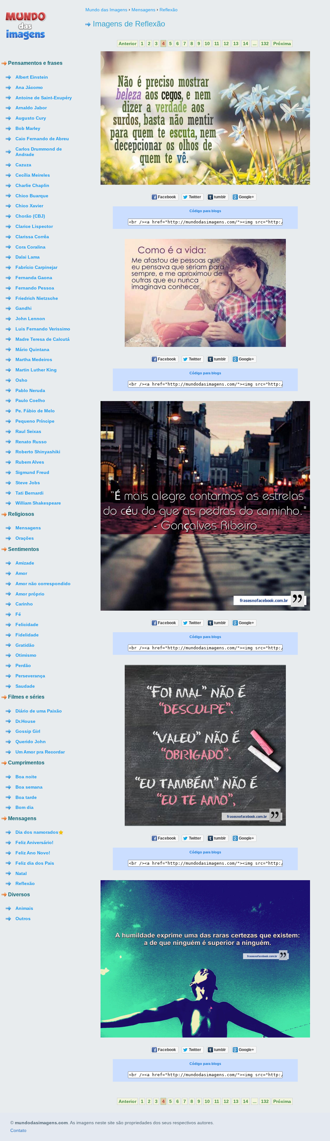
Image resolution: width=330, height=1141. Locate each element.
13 (235, 43)
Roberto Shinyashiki (37, 451)
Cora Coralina (30, 247)
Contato (18, 1130)
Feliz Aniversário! (34, 842)
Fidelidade (27, 634)
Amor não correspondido (43, 583)
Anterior (127, 43)
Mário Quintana (32, 349)
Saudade (25, 686)
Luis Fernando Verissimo (42, 328)
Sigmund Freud (32, 472)
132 (265, 43)
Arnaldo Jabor (31, 107)
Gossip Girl (27, 731)
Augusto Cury (30, 118)
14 (245, 43)
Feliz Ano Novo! (32, 852)
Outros (23, 918)
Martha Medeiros (33, 359)
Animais (24, 908)
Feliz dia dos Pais (34, 863)
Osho (21, 380)
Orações (24, 538)
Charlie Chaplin (32, 185)
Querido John (30, 741)
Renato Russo (31, 441)
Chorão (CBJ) (30, 216)
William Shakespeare (38, 503)
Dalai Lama (27, 257)
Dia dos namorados (36, 832)
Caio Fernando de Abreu (42, 138)
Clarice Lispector (34, 226)
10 (207, 43)
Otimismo (25, 655)
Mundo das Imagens (106, 9)
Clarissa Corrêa (32, 236)
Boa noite (26, 776)
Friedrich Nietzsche (36, 298)
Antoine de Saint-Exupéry (43, 97)
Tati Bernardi (29, 493)
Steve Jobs (27, 482)
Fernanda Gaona (33, 277)
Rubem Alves (29, 462)
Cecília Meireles (32, 175)
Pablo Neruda (30, 390)
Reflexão (25, 883)
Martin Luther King (36, 369)
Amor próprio (29, 593)
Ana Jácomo (29, 87)
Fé (18, 614)
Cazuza (23, 164)
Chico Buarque (31, 195)
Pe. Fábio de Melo (35, 410)
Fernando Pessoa (34, 287)
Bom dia (24, 807)
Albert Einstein (31, 77)
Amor (21, 573)
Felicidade (26, 624)
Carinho (24, 603)
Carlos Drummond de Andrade (38, 151)
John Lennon (30, 318)
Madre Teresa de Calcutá (42, 339)
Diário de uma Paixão (38, 710)
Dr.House (25, 721)
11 (216, 43)
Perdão (23, 665)
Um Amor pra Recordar (40, 751)
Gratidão (24, 645)
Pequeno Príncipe (34, 421)
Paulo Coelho (30, 400)
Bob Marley (27, 128)
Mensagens (28, 527)
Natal (21, 873)
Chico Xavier (29, 205)
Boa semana (29, 787)
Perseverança (30, 675)
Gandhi (23, 308)
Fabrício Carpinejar (36, 267)
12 (226, 43)
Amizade (24, 563)
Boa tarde (26, 797)
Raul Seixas (28, 431)
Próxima (282, 43)
